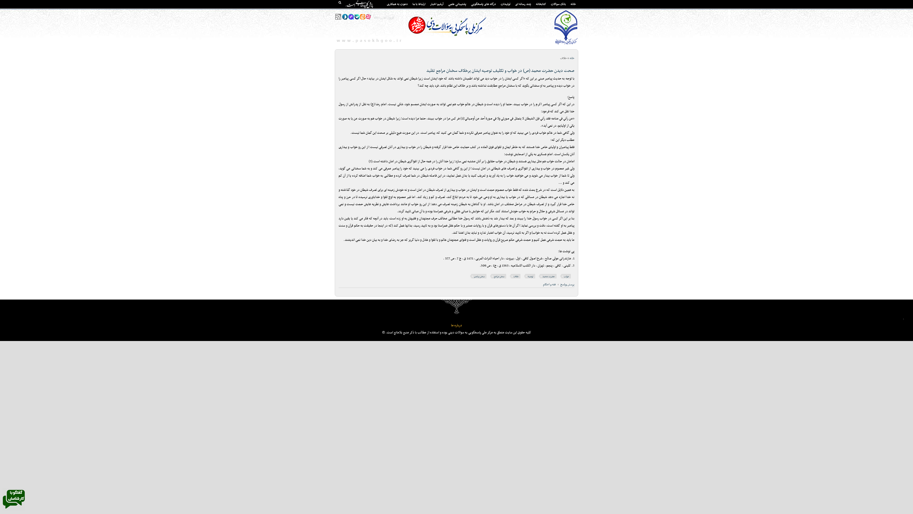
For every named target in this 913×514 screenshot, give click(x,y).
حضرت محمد (549, 277)
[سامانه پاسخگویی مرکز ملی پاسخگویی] (13, 510)
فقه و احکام (549, 284)
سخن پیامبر (479, 277)
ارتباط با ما (419, 4)
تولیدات (505, 4)
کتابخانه (541, 4)
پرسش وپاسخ (567, 284)
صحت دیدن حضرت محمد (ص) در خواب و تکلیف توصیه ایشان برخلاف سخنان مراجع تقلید (500, 70)
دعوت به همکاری (397, 4)
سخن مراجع (499, 277)
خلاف (516, 277)
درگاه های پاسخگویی (483, 4)
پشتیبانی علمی (457, 4)
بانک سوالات (558, 4)
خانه (573, 4)
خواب (566, 277)
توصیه (530, 277)
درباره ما (456, 325)
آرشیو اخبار (436, 4)
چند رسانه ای (523, 4)
